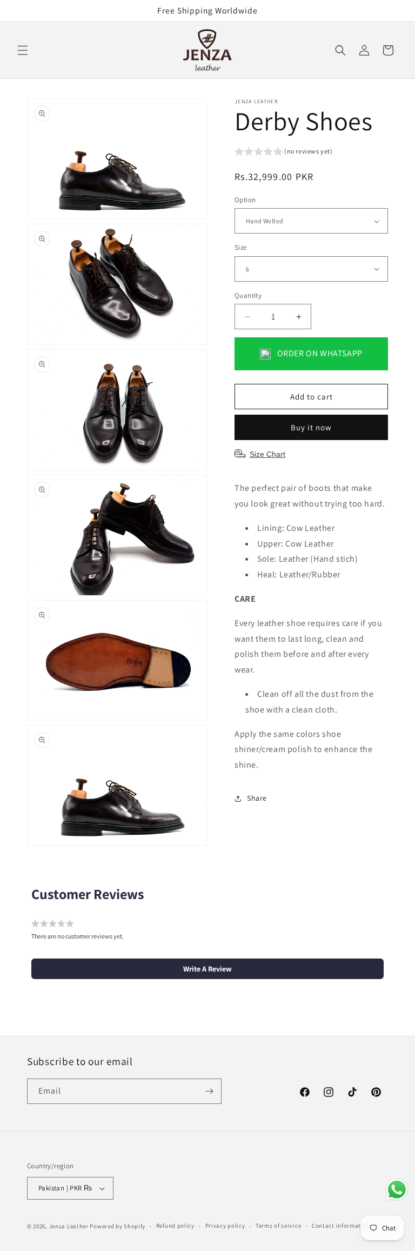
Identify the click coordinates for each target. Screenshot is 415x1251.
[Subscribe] (209, 1091)
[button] (23, 50)
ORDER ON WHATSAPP (319, 353)
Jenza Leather (69, 1226)
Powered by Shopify (117, 1226)
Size (241, 247)
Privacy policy (225, 1225)
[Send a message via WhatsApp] (397, 1189)
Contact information (341, 1225)
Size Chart (267, 454)
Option (245, 199)
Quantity (248, 295)
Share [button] (257, 798)
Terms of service (278, 1225)
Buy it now (311, 427)
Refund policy (175, 1225)
